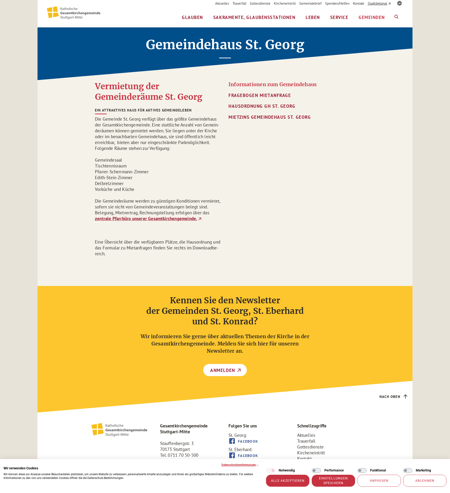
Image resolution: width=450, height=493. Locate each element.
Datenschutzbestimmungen (238, 465)
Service (339, 17)
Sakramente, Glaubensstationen (254, 17)
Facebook (248, 441)
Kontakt (358, 3)
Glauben (192, 17)
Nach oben (389, 396)
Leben (313, 17)
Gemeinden (372, 17)
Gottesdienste (260, 3)
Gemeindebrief (310, 3)
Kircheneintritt (285, 3)
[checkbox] (270, 470)
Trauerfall (239, 3)
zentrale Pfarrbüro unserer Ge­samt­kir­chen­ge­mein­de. (146, 218)
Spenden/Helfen (337, 3)
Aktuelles (222, 3)
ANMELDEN (222, 370)
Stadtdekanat (377, 3)
